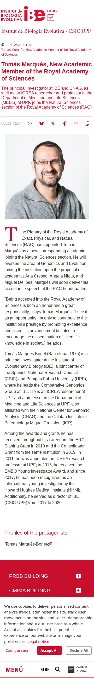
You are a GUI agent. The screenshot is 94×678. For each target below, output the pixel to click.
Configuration (17, 650)
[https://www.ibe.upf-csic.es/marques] (49, 544)
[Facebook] (65, 123)
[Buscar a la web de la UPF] (58, 669)
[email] (76, 123)
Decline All (78, 650)
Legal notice (38, 641)
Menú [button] (14, 669)
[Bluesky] (42, 123)
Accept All (49, 650)
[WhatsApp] (30, 123)
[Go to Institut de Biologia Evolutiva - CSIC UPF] (29, 13)
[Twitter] (53, 123)
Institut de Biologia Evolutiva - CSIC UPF (46, 30)
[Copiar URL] (87, 123)
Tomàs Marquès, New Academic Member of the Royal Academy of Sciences (46, 52)
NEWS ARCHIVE (21, 45)
